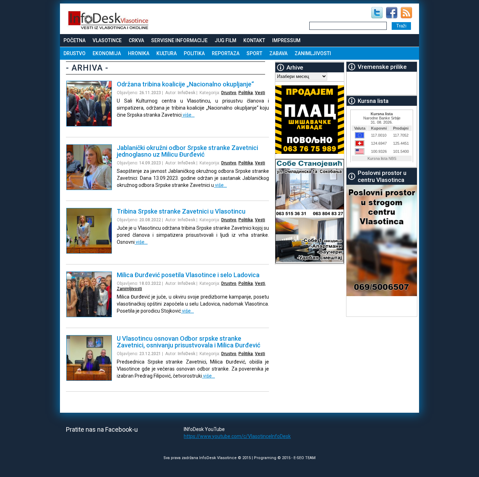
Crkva (136, 40)
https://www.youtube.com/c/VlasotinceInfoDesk (237, 436)
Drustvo (74, 53)
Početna (74, 40)
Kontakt (254, 40)
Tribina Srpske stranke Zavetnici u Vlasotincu (181, 211)
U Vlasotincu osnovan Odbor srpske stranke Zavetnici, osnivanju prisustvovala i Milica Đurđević (188, 342)
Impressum (286, 40)
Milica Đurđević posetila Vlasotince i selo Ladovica (188, 275)
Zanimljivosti (313, 53)
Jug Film (225, 40)
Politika (194, 53)
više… (188, 115)
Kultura (166, 53)
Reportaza (226, 53)
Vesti (260, 92)
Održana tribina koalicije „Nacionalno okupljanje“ (185, 84)
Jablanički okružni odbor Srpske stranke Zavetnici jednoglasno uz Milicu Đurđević (187, 151)
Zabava (278, 53)
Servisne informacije (179, 40)
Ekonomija (107, 53)
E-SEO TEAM (305, 458)
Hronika (138, 53)
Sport (254, 53)
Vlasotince (107, 40)
